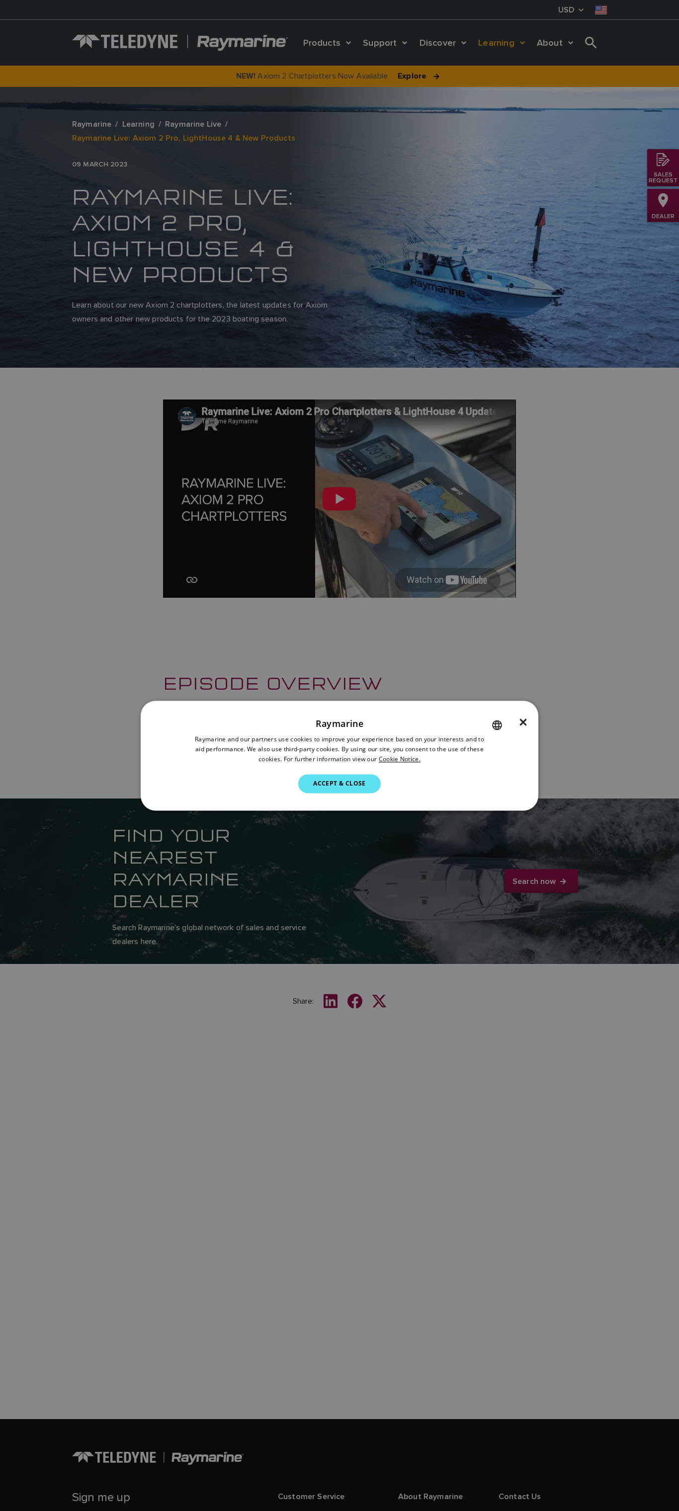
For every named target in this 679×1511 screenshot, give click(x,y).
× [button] (523, 722)
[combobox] (497, 725)
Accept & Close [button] (339, 783)
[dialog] (339, 755)
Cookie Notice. (400, 759)
